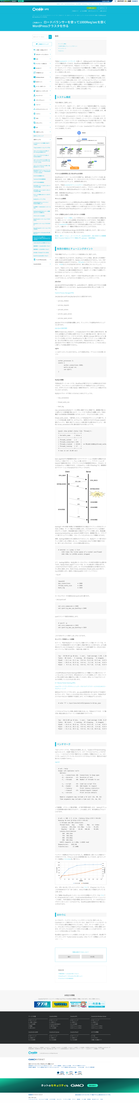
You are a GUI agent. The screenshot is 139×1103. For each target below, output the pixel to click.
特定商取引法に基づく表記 (40, 1048)
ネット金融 (84, 1099)
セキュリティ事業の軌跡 (90, 1067)
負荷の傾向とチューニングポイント (68, 46)
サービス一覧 (97, 4)
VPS (62, 4)
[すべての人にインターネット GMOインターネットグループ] (128, 1)
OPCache (81, 262)
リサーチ (73, 1099)
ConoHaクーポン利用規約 (62, 1047)
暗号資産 (89, 1099)
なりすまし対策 (81, 1067)
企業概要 (95, 1048)
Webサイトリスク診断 (67, 1065)
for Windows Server (70, 4)
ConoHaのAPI (63, 224)
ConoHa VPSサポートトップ (49, 15)
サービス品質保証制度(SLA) (63, 1048)
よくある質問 (83, 11)
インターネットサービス (32, 1099)
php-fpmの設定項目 (61, 328)
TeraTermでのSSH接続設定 (66, 978)
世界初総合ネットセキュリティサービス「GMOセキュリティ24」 (40, 1065)
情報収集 (78, 1099)
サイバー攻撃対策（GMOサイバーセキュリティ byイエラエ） (48, 1067)
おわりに (61, 51)
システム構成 (62, 44)
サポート (104, 4)
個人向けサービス (95, 1099)
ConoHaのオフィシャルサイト (74, 185)
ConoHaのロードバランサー (67, 61)
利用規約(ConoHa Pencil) (103, 1047)
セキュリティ (59, 1099)
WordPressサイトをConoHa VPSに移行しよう (70, 976)
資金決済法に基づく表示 (52, 1048)
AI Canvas (84, 4)
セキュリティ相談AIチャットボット (79, 1065)
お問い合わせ (103, 11)
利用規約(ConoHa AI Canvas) (91, 1047)
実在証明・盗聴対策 (32, 1067)
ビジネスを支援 (52, 1099)
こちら (85, 887)
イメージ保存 (68, 218)
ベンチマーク (62, 48)
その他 (101, 1099)
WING (58, 4)
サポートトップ (36, 15)
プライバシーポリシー (80, 1048)
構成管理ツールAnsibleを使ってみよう (69, 973)
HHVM (61, 264)
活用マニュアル (70, 15)
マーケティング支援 (66, 1099)
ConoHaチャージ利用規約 (50, 1047)
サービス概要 (101, 1048)
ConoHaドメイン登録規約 (38, 1047)
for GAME (78, 4)
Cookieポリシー (89, 1048)
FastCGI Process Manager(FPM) (64, 293)
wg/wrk (57, 762)
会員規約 (30, 1047)
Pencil (90, 4)
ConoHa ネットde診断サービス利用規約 (76, 1047)
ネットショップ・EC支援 (43, 1099)
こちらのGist (67, 859)
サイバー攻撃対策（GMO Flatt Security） (68, 1067)
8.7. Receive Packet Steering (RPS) (65, 683)
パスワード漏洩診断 (57, 1065)
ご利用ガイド (75, 11)
